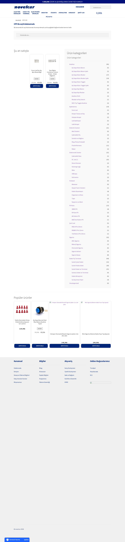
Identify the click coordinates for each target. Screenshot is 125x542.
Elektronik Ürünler (35, 12)
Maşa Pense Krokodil (78, 142)
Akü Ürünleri (75, 131)
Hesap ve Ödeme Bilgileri (21, 375)
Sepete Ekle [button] (36, 86)
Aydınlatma (63, 13)
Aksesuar (74, 184)
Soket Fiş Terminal (26, 12)
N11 (91, 375)
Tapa (73, 198)
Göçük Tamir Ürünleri (78, 188)
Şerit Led (81, 13)
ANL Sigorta (75, 241)
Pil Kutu (49, 17)
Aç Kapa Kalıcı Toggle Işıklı (80, 85)
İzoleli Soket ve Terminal (79, 269)
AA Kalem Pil (76, 216)
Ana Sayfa (18, 20)
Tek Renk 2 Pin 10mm (78, 234)
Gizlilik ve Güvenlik (70, 379)
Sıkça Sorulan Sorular (20, 379)
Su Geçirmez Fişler (77, 280)
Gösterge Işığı (76, 167)
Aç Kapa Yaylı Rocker (78, 92)
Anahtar (44, 13)
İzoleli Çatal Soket (77, 262)
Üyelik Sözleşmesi (70, 371)
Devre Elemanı (76, 163)
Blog (40, 368)
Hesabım (80, 6)
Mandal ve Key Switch (78, 99)
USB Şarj (74, 174)
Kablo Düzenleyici (77, 191)
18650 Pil (74, 209)
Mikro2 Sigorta (76, 244)
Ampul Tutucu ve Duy (78, 114)
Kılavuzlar (42, 371)
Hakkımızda (17, 368)
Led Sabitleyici (76, 121)
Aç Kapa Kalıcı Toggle (78, 82)
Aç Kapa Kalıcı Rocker (78, 75)
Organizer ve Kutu (77, 195)
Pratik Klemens (77, 145)
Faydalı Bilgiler (43, 375)
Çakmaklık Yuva (76, 156)
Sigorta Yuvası (76, 255)
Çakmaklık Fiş (76, 135)
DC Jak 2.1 (75, 159)
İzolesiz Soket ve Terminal (80, 273)
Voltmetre (75, 177)
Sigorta (54, 13)
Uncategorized (74, 283)
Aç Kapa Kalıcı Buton (78, 68)
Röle (73, 170)
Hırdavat (72, 13)
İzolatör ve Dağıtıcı (78, 138)
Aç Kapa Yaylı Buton (78, 89)
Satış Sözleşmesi (70, 368)
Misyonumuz (18, 382)
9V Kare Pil (75, 212)
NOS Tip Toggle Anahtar (79, 103)
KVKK (66, 382)
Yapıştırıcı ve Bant (77, 202)
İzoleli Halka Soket (78, 265)
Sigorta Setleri (76, 251)
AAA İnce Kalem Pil (77, 220)
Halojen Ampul (76, 117)
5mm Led (75, 110)
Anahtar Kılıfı (76, 96)
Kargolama (42, 379)
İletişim (16, 371)
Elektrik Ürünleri (17, 12)
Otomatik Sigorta (77, 248)
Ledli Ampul (75, 124)
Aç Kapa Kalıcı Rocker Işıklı (80, 78)
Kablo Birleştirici (77, 276)
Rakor (73, 149)
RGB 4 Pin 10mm (77, 227)
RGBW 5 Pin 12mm (77, 230)
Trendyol (93, 368)
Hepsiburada (94, 371)
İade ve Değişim (69, 375)
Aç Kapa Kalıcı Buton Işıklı (80, 71)
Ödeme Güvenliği (44, 382)
